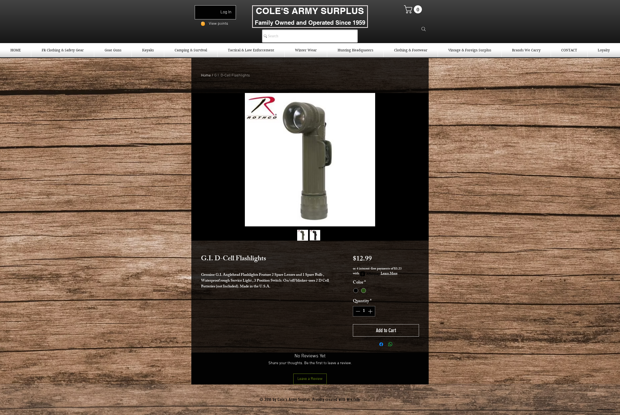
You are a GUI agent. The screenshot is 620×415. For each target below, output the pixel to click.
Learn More (389, 273)
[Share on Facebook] (381, 344)
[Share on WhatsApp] (390, 344)
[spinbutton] (364, 311)
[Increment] (370, 311)
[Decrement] (357, 311)
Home (206, 75)
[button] (414, 9)
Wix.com (353, 399)
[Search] (423, 29)
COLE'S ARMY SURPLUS (310, 10)
